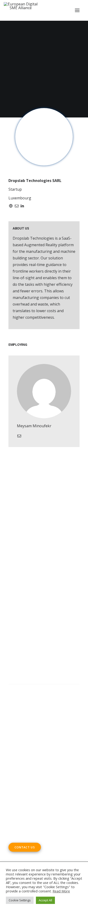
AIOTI (13, 599)
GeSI (41, 619)
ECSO (63, 592)
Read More (61, 891)
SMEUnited (47, 592)
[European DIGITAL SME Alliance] (21, 10)
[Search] (44, 689)
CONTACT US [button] (25, 847)
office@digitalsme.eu (37, 786)
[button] (77, 10)
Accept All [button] (45, 900)
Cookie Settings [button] (20, 900)
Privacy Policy (21, 720)
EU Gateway (30, 599)
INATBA (35, 612)
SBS (32, 592)
